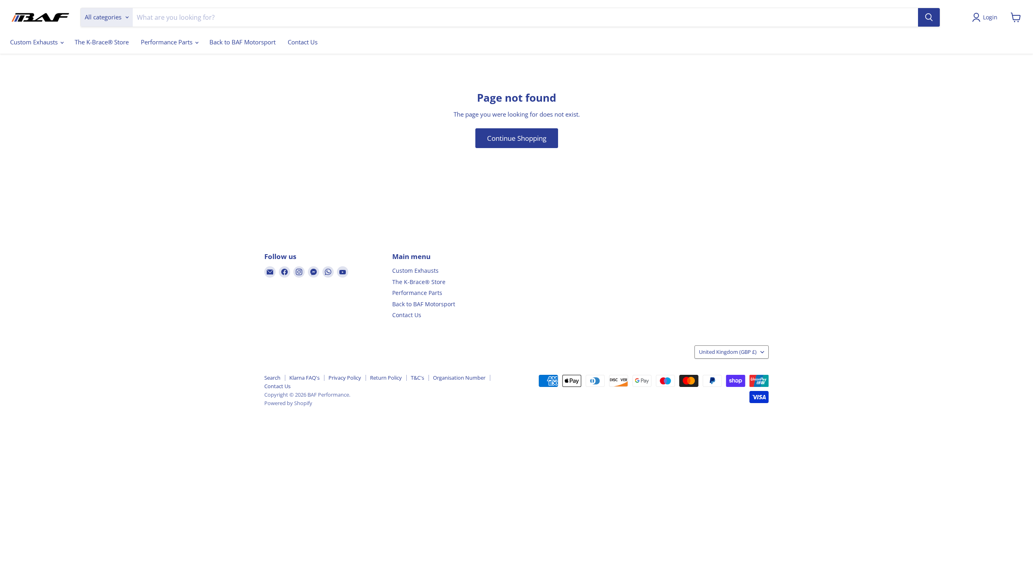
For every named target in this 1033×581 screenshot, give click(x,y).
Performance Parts (167, 42)
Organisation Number (459, 377)
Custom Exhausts (34, 42)
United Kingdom (728, 351)
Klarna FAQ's (304, 377)
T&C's (417, 377)
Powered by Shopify (288, 403)
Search (272, 377)
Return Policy (386, 377)
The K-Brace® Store (102, 42)
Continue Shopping (516, 138)
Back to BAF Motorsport (242, 42)
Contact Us (303, 42)
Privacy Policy (344, 377)
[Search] (929, 17)
